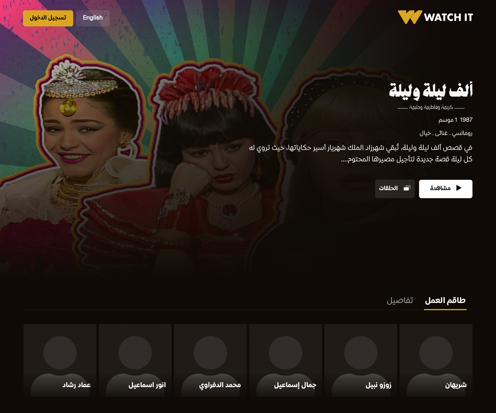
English (93, 18)
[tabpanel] (248, 361)
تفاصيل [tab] (400, 301)
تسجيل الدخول (48, 18)
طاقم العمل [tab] (445, 301)
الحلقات (389, 188)
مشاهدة (441, 188)
